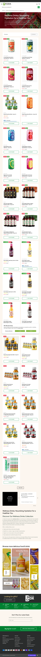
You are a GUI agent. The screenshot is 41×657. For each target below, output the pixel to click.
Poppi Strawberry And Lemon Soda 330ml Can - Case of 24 (27, 176)
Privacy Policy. (20, 328)
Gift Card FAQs (17, 646)
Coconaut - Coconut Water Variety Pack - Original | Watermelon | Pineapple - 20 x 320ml (10, 476)
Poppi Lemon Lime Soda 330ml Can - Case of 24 (8, 176)
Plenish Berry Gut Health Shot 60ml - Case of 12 (26, 385)
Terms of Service (17, 639)
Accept (20, 330)
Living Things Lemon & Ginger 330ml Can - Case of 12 (27, 58)
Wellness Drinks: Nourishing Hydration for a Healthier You (15, 10)
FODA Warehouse (7, 655)
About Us (4, 637)
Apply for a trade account (29, 628)
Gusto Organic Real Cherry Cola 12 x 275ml (11, 260)
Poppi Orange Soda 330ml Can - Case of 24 (29, 114)
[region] (28, 498)
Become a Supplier (30, 640)
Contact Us (29, 643)
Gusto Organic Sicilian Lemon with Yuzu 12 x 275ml (27, 261)
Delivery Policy (17, 637)
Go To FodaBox (9, 599)
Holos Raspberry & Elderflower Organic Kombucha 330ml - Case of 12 (10, 233)
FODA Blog (4, 643)
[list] (20, 606)
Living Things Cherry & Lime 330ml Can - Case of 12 (27, 86)
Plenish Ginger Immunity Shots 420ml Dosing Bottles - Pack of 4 (9, 443)
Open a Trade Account (30, 637)
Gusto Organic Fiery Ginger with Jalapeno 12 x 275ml (26, 292)
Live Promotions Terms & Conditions (19, 644)
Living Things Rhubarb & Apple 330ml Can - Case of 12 (9, 86)
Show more (20, 487)
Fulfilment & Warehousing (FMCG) (8, 639)
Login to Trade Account (31, 639)
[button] (2, 4)
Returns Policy (17, 640)
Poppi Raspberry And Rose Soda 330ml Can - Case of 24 (27, 147)
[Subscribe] (31, 620)
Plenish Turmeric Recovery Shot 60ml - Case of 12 (8, 385)
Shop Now (6, 572)
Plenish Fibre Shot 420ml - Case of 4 (10, 114)
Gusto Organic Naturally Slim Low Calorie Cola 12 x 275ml (27, 322)
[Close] (40, 627)
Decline (31, 330)
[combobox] (20, 7)
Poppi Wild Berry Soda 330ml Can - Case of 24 (8, 147)
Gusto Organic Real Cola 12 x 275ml (10, 291)
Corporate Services (6, 640)
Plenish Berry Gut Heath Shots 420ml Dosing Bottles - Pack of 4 (27, 443)
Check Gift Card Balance (31, 644)
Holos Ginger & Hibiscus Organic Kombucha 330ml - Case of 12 (27, 204)
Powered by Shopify (12, 655)
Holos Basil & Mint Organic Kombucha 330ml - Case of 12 (27, 233)
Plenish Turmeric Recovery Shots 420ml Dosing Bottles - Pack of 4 (27, 414)
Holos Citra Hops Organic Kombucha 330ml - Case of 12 (9, 204)
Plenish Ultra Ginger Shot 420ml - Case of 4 (11, 354)
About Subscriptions (30, 646)
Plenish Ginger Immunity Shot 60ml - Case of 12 (26, 355)
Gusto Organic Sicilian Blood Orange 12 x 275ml (8, 322)
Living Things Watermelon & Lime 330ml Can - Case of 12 (8, 58)
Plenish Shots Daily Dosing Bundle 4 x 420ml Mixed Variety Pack (9, 414)
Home (4, 10)
